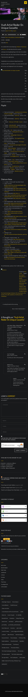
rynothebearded (9, 465)
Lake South (19, 628)
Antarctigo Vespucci (6, 602)
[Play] (3, 34)
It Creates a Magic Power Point (8, 487)
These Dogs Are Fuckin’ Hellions (8, 485)
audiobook (3, 572)
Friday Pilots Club (20, 618)
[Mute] (21, 34)
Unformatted (4, 586)
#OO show (3, 565)
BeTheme (20, 691)
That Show (3, 582)
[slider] (24, 34)
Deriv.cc (5, 49)
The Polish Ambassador (17, 654)
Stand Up (17, 118)
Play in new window (9, 37)
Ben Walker (21, 275)
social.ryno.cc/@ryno (11, 463)
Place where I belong (13, 161)
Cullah (21, 611)
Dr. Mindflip (18, 615)
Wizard (13, 154)
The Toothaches (14, 657)
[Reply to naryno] (24, 378)
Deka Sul (4, 615)
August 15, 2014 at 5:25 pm (19, 380)
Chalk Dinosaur (13, 605)
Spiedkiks (22, 641)
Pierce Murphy (14, 638)
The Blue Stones (23, 291)
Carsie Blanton (5, 605)
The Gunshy (20, 651)
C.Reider (18, 46)
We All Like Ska (15, 166)
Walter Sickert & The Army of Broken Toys (11, 660)
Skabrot (21, 286)
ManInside (21, 283)
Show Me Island (14, 641)
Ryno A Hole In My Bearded (18, 308)
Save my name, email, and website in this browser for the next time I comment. (13, 438)
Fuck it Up (17, 115)
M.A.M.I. (24, 281)
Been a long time (12, 148)
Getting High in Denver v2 (16, 135)
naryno (14, 30)
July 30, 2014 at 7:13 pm (12, 330)
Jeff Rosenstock (18, 621)
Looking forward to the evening (11, 304)
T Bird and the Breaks (6, 644)
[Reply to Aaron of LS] (24, 364)
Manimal (12, 167)
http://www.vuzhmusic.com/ (19, 188)
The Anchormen (22, 289)
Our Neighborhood (14, 156)
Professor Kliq (22, 638)
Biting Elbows (22, 276)
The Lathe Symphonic (10, 294)
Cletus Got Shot (5, 608)
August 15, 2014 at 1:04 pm (13, 366)
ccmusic (3, 575)
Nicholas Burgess (20, 634)
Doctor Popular (11, 615)
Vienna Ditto (22, 657)
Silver (14, 149)
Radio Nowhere (5, 641)
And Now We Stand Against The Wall (17, 145)
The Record (17, 294)
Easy (13, 159)
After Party (3, 570)
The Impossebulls (6, 654)
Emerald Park (5, 618)
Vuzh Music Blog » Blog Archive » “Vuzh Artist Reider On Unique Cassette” (15, 327)
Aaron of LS (10, 364)
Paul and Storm (5, 638)
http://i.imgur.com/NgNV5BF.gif (14, 250)
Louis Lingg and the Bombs (17, 631)
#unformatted (4, 567)
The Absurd (16, 644)
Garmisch (21, 280)
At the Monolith (12, 125)
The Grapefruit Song (19, 138)
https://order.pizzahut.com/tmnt (15, 211)
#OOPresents (9, 466)
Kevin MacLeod (5, 628)
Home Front (4, 621)
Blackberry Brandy (19, 171)
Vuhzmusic (24, 46)
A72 (11, 130)
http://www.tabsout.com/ (18, 239)
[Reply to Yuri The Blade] (24, 354)
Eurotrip (3, 577)
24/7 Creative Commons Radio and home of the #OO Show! (13, 478)
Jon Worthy (4, 624)
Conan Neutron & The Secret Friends (10, 611)
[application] (14, 34)
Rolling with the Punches (17, 131)
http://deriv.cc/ (16, 193)
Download (17, 37)
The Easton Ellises (15, 647)
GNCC (2, 579)
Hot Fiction (11, 621)
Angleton (13, 169)
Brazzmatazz (15, 602)
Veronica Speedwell (13, 127)
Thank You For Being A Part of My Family (10, 490)
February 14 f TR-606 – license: (16, 122)
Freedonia (12, 618)
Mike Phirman (11, 634)
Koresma (13, 628)
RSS (7, 42)
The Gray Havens (20, 293)
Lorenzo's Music (5, 631)
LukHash (4, 634)
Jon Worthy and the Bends (14, 624)
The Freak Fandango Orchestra (8, 293)
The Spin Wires (5, 657)
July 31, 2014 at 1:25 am (12, 355)
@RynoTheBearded (10, 468)
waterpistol (4, 664)
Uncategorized (4, 584)
